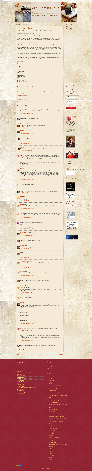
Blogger (48, 468)
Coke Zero (51, 426)
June (50, 446)
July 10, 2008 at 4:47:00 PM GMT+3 (26, 275)
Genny (21, 130)
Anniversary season (20, 390)
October (50, 378)
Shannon (22, 196)
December (51, 375)
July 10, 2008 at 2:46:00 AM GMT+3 (26, 133)
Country (68, 101)
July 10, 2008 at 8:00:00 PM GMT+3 (26, 316)
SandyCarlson (23, 183)
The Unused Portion (21, 368)
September (51, 380)
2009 (49, 371)
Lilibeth (21, 204)
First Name (69, 98)
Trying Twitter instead (53, 393)
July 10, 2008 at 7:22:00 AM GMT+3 (26, 267)
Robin (21, 153)
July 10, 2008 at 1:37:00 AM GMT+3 (26, 113)
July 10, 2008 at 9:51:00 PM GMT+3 (26, 330)
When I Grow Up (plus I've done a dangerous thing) (58, 395)
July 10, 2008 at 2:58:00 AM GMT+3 (26, 179)
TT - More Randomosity (53, 399)
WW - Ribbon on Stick (53, 442)
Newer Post (19, 354)
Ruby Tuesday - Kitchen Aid (54, 388)
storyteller (22, 271)
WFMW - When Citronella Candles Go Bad (56, 416)
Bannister (50, 419)
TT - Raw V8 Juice (24, 28)
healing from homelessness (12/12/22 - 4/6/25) (25, 369)
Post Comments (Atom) (25, 356)
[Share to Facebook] (21, 101)
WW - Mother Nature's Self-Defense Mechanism (57, 386)
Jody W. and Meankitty (24, 261)
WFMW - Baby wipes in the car (54, 433)
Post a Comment (22, 349)
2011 (49, 368)
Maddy (21, 302)
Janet (21, 279)
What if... (50, 397)
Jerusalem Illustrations (21, 375)
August (50, 382)
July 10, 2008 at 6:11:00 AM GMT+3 (26, 228)
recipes (28, 101)
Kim (21, 343)
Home (39, 354)
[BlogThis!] (19, 101)
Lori (21, 238)
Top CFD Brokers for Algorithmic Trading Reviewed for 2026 (27, 372)
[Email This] (17, 101)
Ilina (21, 137)
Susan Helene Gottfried (24, 123)
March (50, 451)
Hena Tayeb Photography (22, 365)
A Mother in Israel (20, 386)
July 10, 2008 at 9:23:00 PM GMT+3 (26, 323)
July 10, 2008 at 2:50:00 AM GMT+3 (26, 150)
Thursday (21, 95)
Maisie (21, 212)
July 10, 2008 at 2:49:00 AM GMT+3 (26, 143)
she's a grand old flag (20, 384)
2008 (49, 373)
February (51, 453)
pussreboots (22, 245)
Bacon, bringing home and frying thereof (56, 421)
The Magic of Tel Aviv (53, 409)
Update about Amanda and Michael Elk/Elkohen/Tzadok (26, 387)
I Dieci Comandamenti (21, 393)
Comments (69, 174)
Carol (21, 252)
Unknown (22, 285)
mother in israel (23, 295)
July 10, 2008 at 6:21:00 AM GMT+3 (26, 235)
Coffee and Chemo (20, 380)
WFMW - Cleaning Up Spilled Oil (55, 400)
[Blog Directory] (18, 465)
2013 (49, 364)
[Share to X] (20, 101)
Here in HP (19, 374)
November (51, 376)
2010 (49, 370)
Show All (44, 395)
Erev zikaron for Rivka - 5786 (22, 381)
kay (20, 189)
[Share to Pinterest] (22, 101)
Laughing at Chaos (20, 377)
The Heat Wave (52, 411)
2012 (49, 366)
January (50, 455)
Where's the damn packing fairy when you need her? (58, 392)
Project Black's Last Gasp (53, 406)
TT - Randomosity (52, 440)
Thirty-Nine (51, 435)
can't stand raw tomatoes (30, 91)
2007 (49, 457)
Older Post (61, 354)
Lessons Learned (52, 439)
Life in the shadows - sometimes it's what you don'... (58, 404)
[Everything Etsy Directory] (71, 218)
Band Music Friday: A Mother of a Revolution (24, 378)
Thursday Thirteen (33, 101)
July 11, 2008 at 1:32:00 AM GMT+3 (26, 340)
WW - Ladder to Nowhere (53, 402)
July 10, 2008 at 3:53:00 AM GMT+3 (26, 200)
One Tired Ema (20, 389)
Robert (21, 117)
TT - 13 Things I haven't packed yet (55, 385)
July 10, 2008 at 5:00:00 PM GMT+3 (26, 282)
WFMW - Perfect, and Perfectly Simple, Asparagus (58, 444)
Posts (68, 172)
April (50, 449)
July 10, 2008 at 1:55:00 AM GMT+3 (26, 126)
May (50, 448)
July (50, 383)
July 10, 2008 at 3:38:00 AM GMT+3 (26, 192)
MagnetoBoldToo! (20, 371)
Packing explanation (52, 390)
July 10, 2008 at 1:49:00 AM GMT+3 (26, 120)
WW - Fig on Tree (52, 414)
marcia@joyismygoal (24, 232)
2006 (49, 459)
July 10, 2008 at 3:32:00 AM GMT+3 (26, 186)
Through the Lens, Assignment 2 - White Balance (58, 418)
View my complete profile (70, 133)
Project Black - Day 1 (53, 428)
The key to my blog (52, 425)
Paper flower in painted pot (54, 437)
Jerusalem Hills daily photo (22, 392)
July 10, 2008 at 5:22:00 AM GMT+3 (26, 217)
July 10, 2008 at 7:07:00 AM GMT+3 (26, 257)
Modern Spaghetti (52, 407)
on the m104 (19, 383)
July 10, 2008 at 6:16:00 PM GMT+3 (26, 309)
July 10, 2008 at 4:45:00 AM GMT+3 (26, 208)
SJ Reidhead (22, 221)
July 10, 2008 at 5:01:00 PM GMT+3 (26, 292)
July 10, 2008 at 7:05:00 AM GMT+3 (26, 248)
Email (68, 96)
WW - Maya (51, 432)
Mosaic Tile (51, 423)
